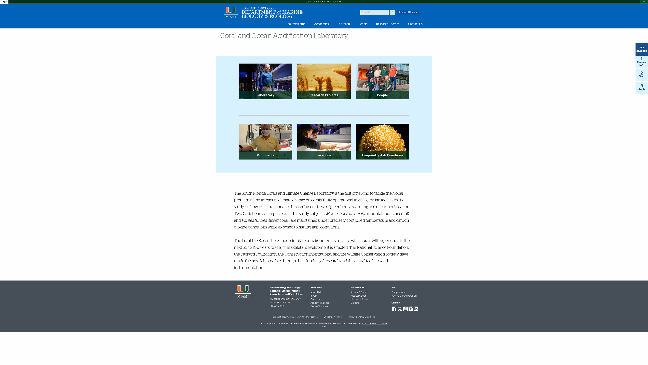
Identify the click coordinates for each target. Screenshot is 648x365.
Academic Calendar (320, 303)
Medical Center (358, 296)
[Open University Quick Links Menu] (644, 2)
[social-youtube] (405, 309)
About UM (315, 292)
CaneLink (315, 299)
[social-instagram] (411, 309)
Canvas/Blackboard (320, 306)
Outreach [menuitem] (344, 24)
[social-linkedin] (416, 309)
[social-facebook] (394, 309)
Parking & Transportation (404, 296)
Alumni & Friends (359, 292)
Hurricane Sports (359, 299)
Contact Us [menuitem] (415, 24)
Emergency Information (333, 317)
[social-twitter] (399, 308)
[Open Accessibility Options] (4, 2)
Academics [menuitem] (321, 24)
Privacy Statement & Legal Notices (361, 317)
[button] (640, 355)
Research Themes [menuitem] (387, 24)
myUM (313, 296)
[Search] (392, 12)
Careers (355, 303)
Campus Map (398, 292)
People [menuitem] (363, 24)
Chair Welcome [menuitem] (295, 24)
